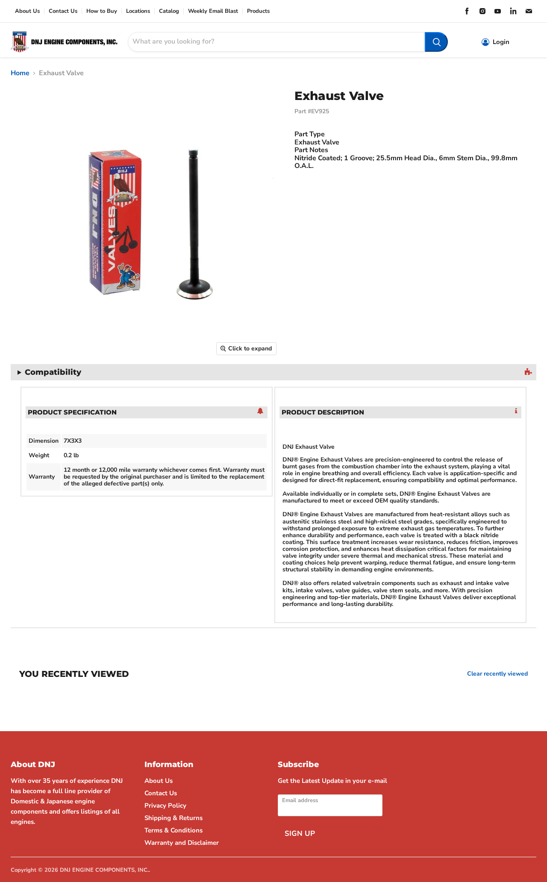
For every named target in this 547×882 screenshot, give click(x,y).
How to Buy (101, 11)
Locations (138, 11)
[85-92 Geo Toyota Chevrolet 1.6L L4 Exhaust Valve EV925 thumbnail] (15, 384)
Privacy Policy (165, 805)
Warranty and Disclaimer (181, 842)
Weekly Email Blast (213, 11)
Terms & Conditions (173, 830)
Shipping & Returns (173, 818)
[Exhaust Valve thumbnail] (11, 384)
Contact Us (63, 11)
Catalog (169, 11)
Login (501, 42)
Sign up (300, 833)
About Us (27, 11)
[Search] (436, 42)
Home (20, 73)
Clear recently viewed (497, 673)
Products (258, 11)
